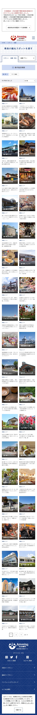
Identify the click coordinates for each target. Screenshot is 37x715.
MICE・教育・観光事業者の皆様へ (12, 704)
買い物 (4, 74)
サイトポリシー (7, 708)
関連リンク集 (6, 711)
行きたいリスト (9, 699)
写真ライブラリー (7, 668)
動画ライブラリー (7, 675)
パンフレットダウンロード (10, 682)
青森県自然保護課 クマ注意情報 (17, 28)
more (3, 86)
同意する (18, 710)
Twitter (11, 657)
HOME (3, 42)
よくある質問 (6, 689)
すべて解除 (14, 74)
